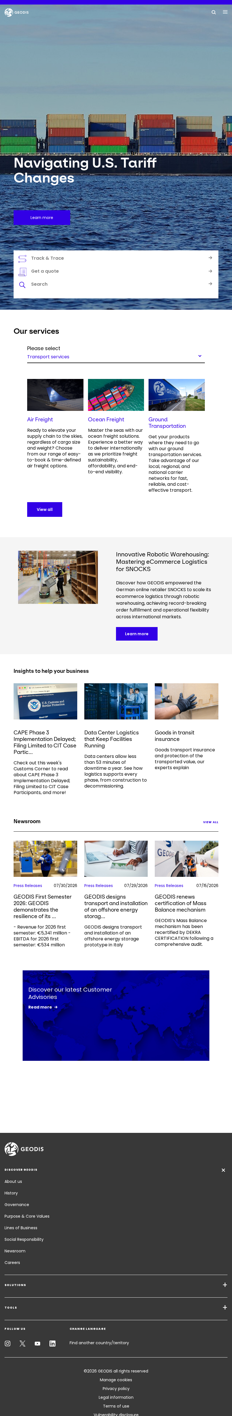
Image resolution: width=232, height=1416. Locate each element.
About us (13, 1181)
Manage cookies (116, 1380)
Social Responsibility (24, 1239)
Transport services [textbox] (48, 356)
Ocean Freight (106, 419)
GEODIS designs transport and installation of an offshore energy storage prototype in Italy (113, 936)
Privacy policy (116, 1388)
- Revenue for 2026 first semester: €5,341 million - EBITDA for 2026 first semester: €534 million (42, 936)
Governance (17, 1204)
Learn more (137, 634)
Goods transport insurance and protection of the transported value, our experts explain (185, 759)
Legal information (116, 1397)
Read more (40, 1007)
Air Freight (40, 419)
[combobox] (116, 356)
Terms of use (116, 1406)
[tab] (116, 285)
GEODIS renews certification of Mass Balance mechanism (181, 903)
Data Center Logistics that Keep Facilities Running (111, 739)
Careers (12, 1262)
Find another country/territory (99, 1343)
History (11, 1193)
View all (45, 509)
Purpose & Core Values (27, 1216)
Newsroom (15, 1251)
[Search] (214, 12)
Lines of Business (21, 1228)
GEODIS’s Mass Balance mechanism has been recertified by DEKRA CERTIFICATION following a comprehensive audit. (184, 932)
